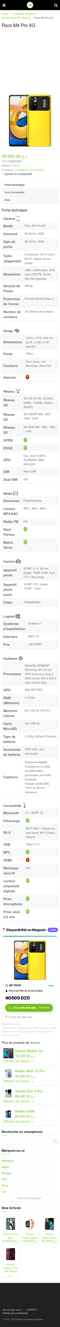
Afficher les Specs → (18, 1060)
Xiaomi (35, 1042)
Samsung (8, 1160)
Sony (5, 1185)
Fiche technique (14, 185)
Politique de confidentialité (15, 1313)
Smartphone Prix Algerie (29, 170)
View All (19, 1151)
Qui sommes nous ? (12, 1309)
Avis (7, 200)
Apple (5, 1167)
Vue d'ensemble (14, 192)
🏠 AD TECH (13, 985)
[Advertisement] (30, 62)
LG (3, 1192)
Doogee (7, 1173)
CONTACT (32, 1309)
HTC (4, 1179)
